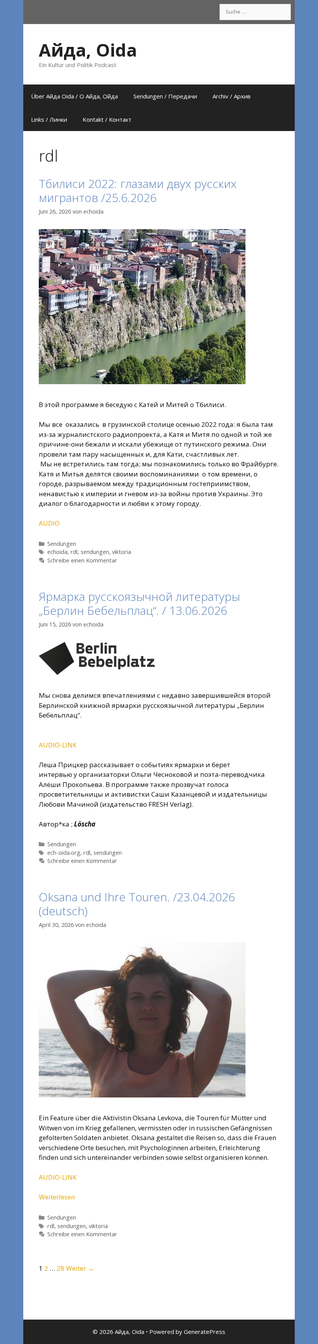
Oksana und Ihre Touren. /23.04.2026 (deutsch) (137, 904)
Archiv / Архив (232, 96)
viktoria (121, 552)
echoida (57, 552)
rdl (74, 552)
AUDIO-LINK (57, 744)
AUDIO (49, 523)
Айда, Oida (88, 50)
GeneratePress (204, 1331)
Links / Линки (49, 119)
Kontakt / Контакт (107, 119)
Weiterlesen (57, 1196)
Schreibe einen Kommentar (82, 560)
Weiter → (80, 1268)
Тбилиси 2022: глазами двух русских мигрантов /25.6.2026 (138, 190)
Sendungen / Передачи (165, 96)
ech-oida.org (63, 852)
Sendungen (61, 543)
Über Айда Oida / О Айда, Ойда (74, 96)
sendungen (95, 552)
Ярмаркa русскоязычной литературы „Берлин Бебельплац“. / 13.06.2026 (139, 603)
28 (60, 1268)
